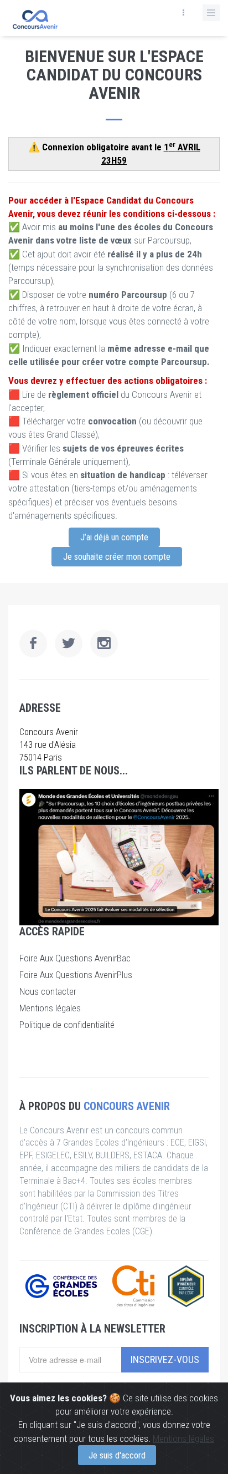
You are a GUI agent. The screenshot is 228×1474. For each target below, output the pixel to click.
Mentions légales (183, 1438)
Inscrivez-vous (165, 1359)
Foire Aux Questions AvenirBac (75, 958)
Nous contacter (47, 991)
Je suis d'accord (117, 1455)
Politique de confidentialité (67, 1024)
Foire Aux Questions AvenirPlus (75, 974)
